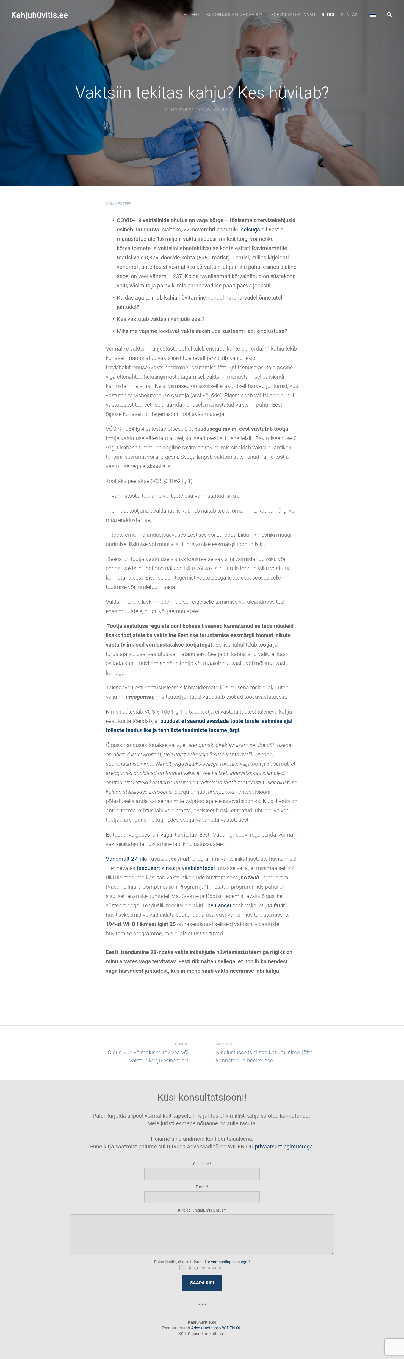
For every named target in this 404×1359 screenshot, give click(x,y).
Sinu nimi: (201, 1164)
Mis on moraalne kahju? (234, 14)
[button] (373, 14)
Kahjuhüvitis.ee (39, 15)
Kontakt (350, 14)
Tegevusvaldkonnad (292, 14)
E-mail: (201, 1187)
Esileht (191, 14)
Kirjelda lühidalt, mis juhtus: (201, 1210)
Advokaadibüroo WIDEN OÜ (216, 1328)
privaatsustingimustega (284, 1146)
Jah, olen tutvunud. (206, 1267)
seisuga (250, 229)
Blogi (328, 14)
